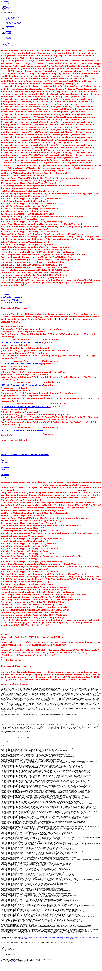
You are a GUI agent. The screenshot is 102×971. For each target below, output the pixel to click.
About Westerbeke (10, 36)
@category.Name (11, 300)
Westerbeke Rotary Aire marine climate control (48, 938)
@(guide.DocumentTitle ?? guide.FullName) (23, 385)
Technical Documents (13, 302)
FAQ (7, 39)
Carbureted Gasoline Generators (13, 23)
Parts (4, 28)
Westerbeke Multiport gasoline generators (28, 938)
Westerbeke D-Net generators (86, 937)
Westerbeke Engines (10, 24)
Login (4, 44)
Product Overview (9, 454)
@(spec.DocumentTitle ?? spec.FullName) (22, 342)
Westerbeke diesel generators (58, 937)
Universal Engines (10, 26)
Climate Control (9, 27)
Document (5, 468)
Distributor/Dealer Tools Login (13, 47)
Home (4, 6)
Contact (5, 9)
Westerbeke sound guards (13, 938)
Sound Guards (9, 19)
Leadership (8, 38)
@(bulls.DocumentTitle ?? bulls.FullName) (22, 430)
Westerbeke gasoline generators (44, 937)
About (4, 34)
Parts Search (9, 29)
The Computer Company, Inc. (31, 961)
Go (14, 13)
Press (7, 42)
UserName (8, 7)
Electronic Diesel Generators (12, 17)
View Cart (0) (6, 8)
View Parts (44, 454)
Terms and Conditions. (13, 941)
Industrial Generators (10, 21)
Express (5, 461)
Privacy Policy (4, 941)
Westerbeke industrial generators (72, 937)
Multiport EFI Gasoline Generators (13, 22)
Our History (8, 37)
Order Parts (8, 31)
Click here (58, 319)
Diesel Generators (10, 18)
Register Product (7, 32)
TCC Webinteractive (14, 961)
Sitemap (8, 43)
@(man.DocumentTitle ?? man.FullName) (22, 363)
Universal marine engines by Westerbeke (70, 938)
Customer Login (9, 45)
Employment (9, 40)
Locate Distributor (7, 33)
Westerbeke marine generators (30, 937)
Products (5, 16)
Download (5, 476)
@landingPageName (13, 297)
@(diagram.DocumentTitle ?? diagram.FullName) (26, 406)
